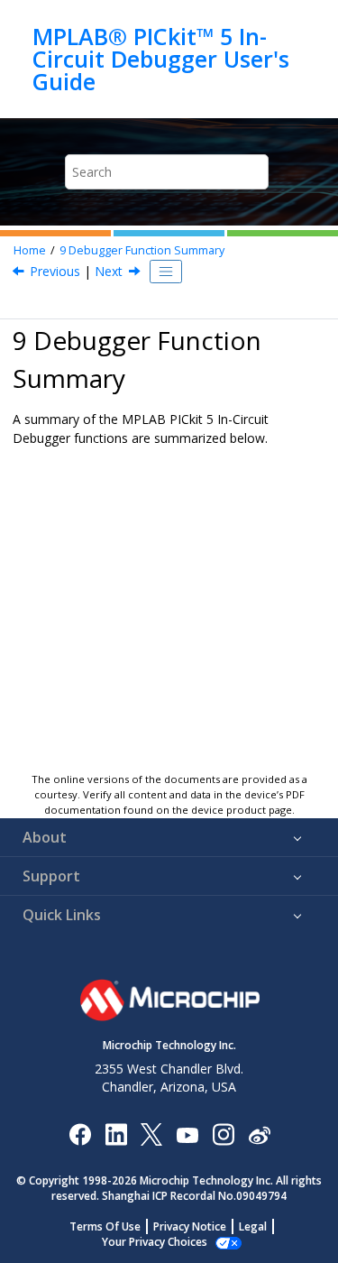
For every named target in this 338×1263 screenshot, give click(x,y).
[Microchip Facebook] (80, 1133)
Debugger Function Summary (141, 250)
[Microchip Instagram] (223, 1133)
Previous (55, 271)
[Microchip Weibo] (259, 1134)
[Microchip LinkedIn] (116, 1133)
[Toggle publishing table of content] (166, 271)
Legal (253, 1226)
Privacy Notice (189, 1226)
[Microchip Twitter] (151, 1133)
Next (109, 271)
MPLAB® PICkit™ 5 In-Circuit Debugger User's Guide (160, 59)
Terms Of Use (105, 1226)
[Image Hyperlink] (187, 1134)
